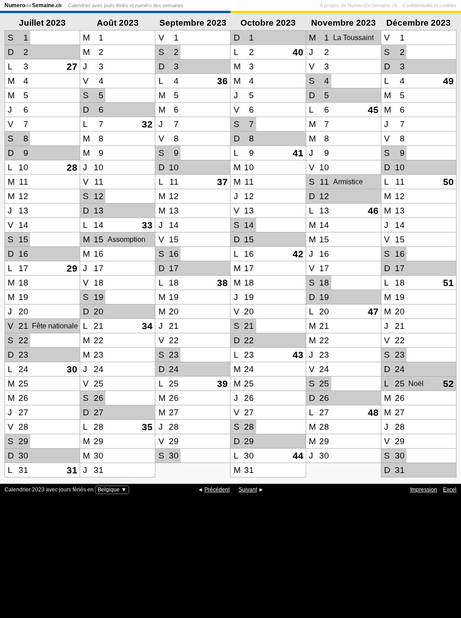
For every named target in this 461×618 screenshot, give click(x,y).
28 (72, 167)
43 (298, 355)
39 (222, 383)
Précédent (217, 489)
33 (147, 225)
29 (72, 268)
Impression (423, 489)
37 (222, 182)
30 (72, 369)
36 (222, 81)
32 (147, 124)
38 (222, 282)
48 (373, 412)
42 (298, 254)
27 (72, 66)
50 (448, 182)
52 (448, 383)
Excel (449, 489)
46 (373, 210)
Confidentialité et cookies (429, 5)
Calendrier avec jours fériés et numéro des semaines (126, 5)
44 (298, 455)
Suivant (248, 489)
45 (373, 110)
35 (147, 427)
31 (72, 470)
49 (448, 81)
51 (448, 282)
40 (298, 52)
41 (298, 153)
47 (373, 311)
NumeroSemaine (33, 5)
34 (147, 326)
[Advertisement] (230, 561)
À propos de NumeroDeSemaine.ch (358, 5)
